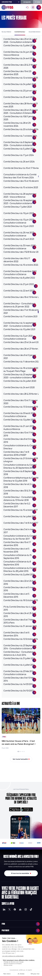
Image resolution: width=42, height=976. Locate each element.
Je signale (27, 2)
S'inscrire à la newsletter (20, 873)
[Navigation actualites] (18, 751)
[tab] (6, 32)
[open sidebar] (38, 7)
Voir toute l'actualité (20, 759)
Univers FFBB (7, 2)
